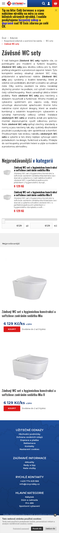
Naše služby (29, 468)
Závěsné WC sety (11, 43)
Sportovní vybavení (29, 506)
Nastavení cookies (29, 449)
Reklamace (30, 443)
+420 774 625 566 (29, 481)
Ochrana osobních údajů (29, 437)
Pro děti (29, 503)
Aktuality (29, 462)
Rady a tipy (30, 465)
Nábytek (14, 38)
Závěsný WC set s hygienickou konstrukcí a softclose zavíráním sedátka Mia (35, 169)
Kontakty (29, 446)
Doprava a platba (29, 440)
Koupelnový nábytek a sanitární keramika (23, 40)
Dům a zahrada (29, 500)
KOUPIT (12, 329)
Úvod (4, 38)
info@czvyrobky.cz (30, 484)
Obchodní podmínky (29, 434)
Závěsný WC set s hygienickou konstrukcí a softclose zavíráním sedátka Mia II (35, 193)
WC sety (49, 40)
